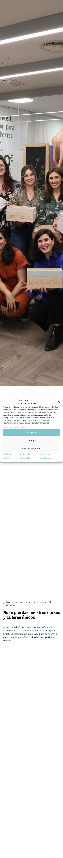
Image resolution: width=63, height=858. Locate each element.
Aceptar (31, 432)
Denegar (31, 440)
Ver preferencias (31, 448)
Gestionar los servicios (14, 427)
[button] (58, 401)
